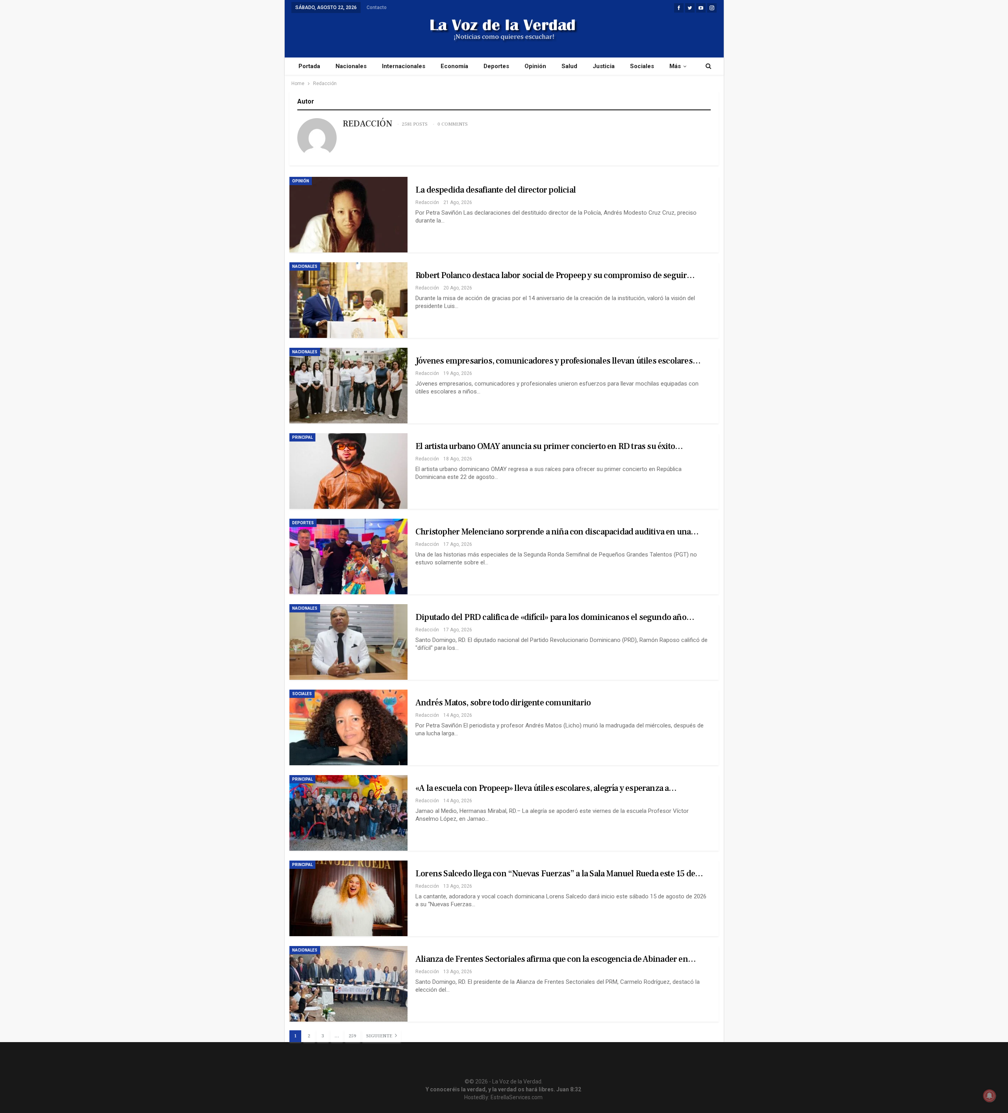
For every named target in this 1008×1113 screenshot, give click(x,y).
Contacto (377, 7)
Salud (569, 66)
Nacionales (351, 66)
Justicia (604, 66)
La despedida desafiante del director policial (495, 189)
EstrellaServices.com (517, 1097)
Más (675, 66)
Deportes (496, 66)
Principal (302, 437)
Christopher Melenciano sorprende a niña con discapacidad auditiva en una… (557, 531)
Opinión (535, 66)
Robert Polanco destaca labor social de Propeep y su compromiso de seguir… (555, 275)
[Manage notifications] (989, 1095)
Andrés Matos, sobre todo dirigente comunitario (503, 702)
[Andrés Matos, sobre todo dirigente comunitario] (348, 727)
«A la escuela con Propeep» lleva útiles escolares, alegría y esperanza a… (546, 788)
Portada (309, 66)
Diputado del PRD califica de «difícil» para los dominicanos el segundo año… (554, 617)
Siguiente (379, 1036)
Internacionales (403, 66)
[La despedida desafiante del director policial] (348, 214)
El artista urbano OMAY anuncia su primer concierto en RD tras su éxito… (549, 446)
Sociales (642, 66)
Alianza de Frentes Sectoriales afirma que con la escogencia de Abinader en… (555, 959)
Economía (454, 66)
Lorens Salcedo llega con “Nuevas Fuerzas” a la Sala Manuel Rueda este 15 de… (559, 873)
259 (352, 1036)
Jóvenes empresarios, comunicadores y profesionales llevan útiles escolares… (557, 360)
